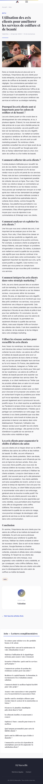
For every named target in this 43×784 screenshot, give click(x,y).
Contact (28, 772)
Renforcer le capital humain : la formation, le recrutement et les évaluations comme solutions (21, 677)
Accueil (4, 7)
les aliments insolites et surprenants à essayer (18, 716)
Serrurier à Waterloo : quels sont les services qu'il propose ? (21, 662)
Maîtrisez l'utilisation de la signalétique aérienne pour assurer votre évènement (19, 656)
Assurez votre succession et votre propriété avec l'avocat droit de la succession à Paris (20, 693)
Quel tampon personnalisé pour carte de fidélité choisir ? (19, 730)
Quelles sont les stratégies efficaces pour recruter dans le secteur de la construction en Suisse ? (21, 700)
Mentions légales (17, 772)
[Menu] (27, 1)
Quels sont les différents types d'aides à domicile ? (19, 736)
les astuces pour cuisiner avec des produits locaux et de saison (20, 642)
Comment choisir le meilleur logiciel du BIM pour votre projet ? (21, 686)
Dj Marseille (21, 765)
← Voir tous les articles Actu (12, 616)
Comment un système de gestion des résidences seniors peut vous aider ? (18, 669)
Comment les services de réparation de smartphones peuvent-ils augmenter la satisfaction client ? (19, 744)
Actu (10, 7)
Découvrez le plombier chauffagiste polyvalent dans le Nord (18, 709)
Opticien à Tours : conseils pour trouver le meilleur (20, 723)
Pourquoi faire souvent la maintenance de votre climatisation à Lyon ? (20, 649)
